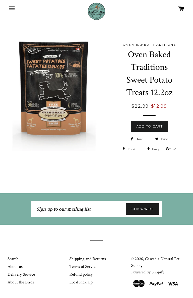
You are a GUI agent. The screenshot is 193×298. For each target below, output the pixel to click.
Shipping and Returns (87, 259)
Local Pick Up (80, 282)
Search (13, 259)
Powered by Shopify (147, 272)
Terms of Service (83, 266)
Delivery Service (21, 274)
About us (15, 266)
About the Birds (21, 282)
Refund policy (81, 274)
